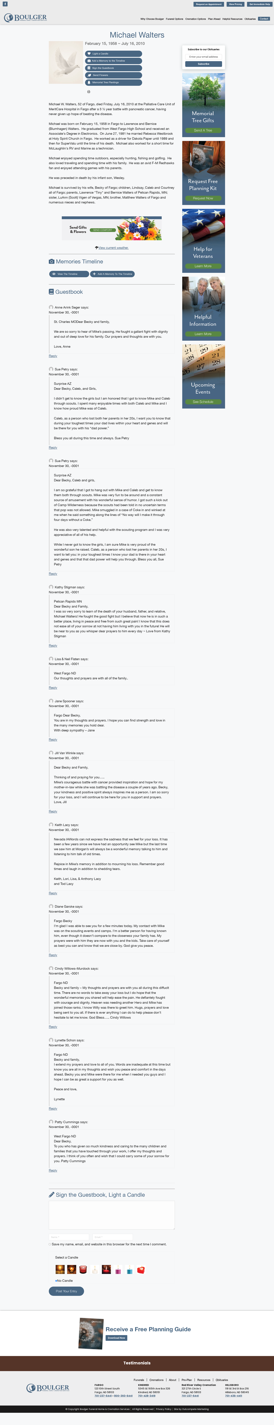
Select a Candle (66, 1257)
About (172, 1379)
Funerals (139, 1379)
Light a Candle (100, 53)
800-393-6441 (123, 1396)
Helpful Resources (232, 18)
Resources (203, 1379)
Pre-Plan (187, 1379)
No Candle (65, 1280)
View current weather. (113, 247)
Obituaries (250, 18)
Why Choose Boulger (152, 18)
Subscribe (203, 64)
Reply (53, 356)
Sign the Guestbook (103, 68)
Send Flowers (100, 75)
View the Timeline (67, 274)
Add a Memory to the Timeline (108, 60)
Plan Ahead (214, 18)
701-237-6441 (103, 1396)
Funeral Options (174, 18)
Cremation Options (195, 18)
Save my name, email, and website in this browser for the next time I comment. (109, 1244)
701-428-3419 (146, 1396)
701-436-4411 (233, 1396)
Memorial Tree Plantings (105, 82)
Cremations (157, 1379)
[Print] (89, 91)
